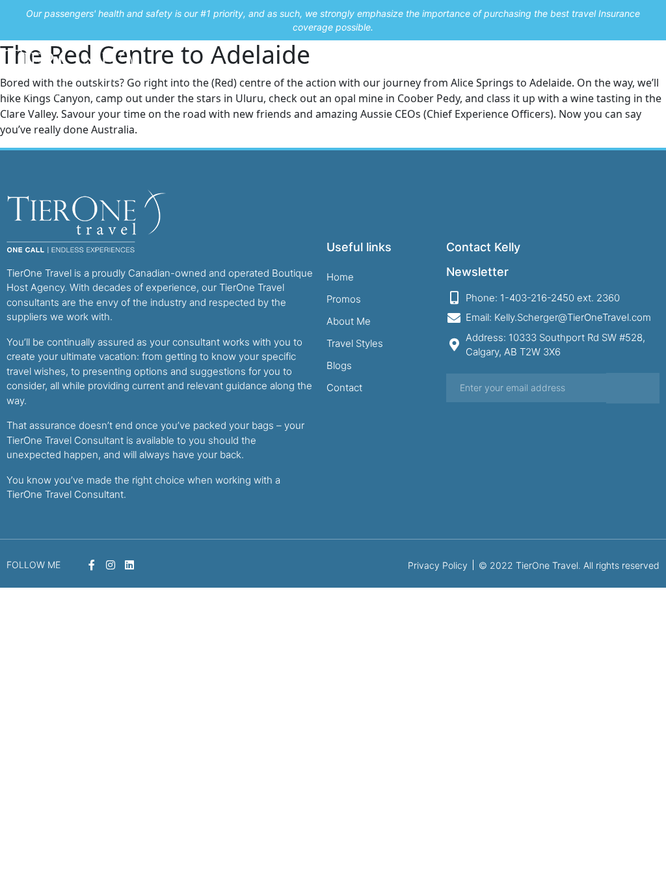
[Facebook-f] (615, 70)
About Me (390, 70)
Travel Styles (444, 70)
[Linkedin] (648, 70)
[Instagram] (631, 70)
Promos (347, 70)
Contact (523, 70)
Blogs (488, 70)
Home (312, 70)
